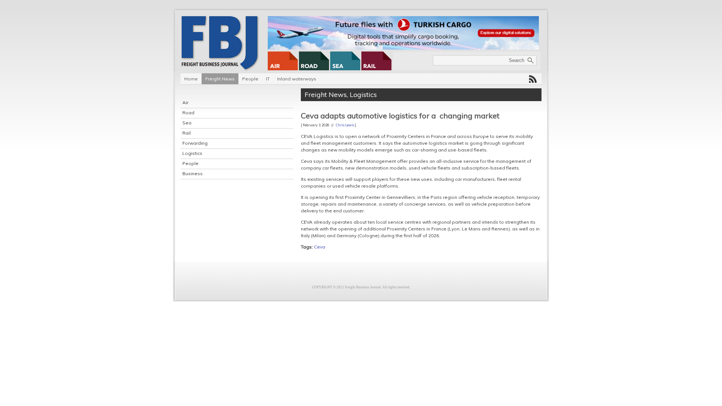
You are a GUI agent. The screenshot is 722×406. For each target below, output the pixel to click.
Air (185, 102)
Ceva (319, 247)
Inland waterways (296, 79)
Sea (186, 123)
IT (268, 79)
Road (188, 112)
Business (192, 173)
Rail (186, 133)
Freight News (220, 79)
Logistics (192, 153)
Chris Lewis (345, 125)
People (250, 79)
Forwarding (195, 143)
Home (191, 79)
